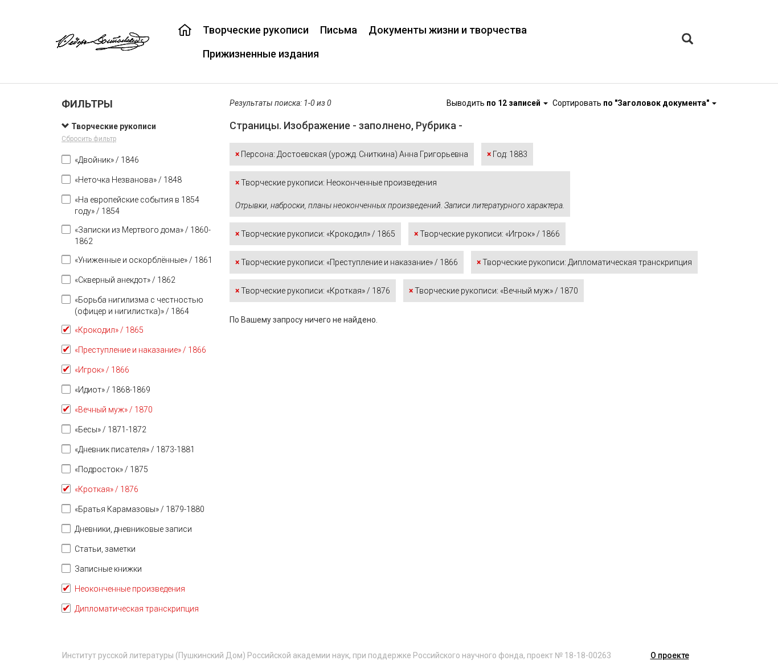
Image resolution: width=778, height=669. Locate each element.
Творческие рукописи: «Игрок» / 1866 (487, 233)
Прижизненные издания (261, 54)
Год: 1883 (507, 154)
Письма (338, 30)
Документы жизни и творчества (447, 30)
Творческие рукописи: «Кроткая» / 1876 (312, 290)
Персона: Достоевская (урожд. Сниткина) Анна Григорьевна (351, 154)
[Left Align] (687, 40)
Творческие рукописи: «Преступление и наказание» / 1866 (346, 262)
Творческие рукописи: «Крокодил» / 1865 (315, 233)
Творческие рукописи (256, 30)
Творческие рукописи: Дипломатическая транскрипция (584, 262)
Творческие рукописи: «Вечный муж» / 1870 (493, 290)
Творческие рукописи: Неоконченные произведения (399, 194)
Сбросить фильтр (89, 139)
